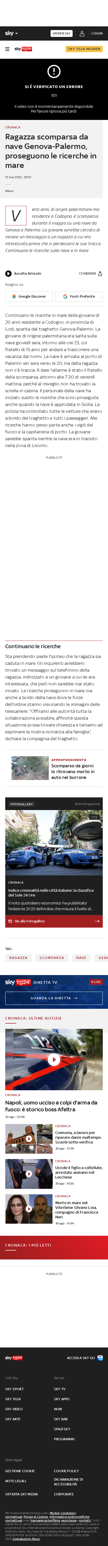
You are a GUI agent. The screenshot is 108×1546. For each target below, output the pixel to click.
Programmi (64, 1439)
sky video (14, 1409)
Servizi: (59, 1378)
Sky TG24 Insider (84, 49)
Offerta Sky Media (21, 1494)
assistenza (69, 1520)
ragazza (18, 958)
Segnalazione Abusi (26, 1539)
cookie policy (66, 1471)
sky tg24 (13, 1399)
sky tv (59, 1389)
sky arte (13, 1419)
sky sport (14, 1389)
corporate (64, 1494)
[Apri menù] (7, 49)
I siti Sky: (11, 1378)
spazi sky (62, 1429)
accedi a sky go (81, 1358)
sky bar (61, 1419)
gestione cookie (20, 1471)
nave (81, 958)
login (97, 33)
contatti (85, 1520)
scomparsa (52, 958)
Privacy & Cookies (36, 1517)
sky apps (62, 1399)
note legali (15, 1481)
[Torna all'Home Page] (23, 49)
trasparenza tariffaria (45, 1520)
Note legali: (14, 1460)
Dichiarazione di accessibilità (68, 1481)
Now (58, 1409)
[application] (23, 273)
